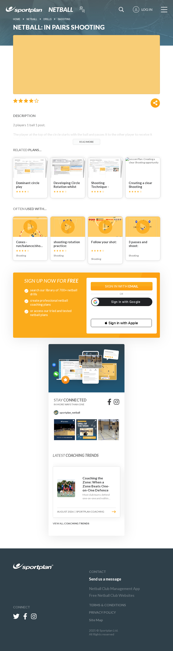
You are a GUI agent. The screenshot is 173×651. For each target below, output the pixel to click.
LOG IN (147, 9)
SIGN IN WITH (121, 286)
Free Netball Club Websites (111, 595)
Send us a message (105, 579)
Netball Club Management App (114, 588)
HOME (16, 19)
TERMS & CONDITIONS (107, 605)
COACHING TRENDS (76, 523)
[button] (121, 323)
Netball (32, 19)
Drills (47, 19)
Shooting (64, 19)
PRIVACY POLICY (102, 612)
